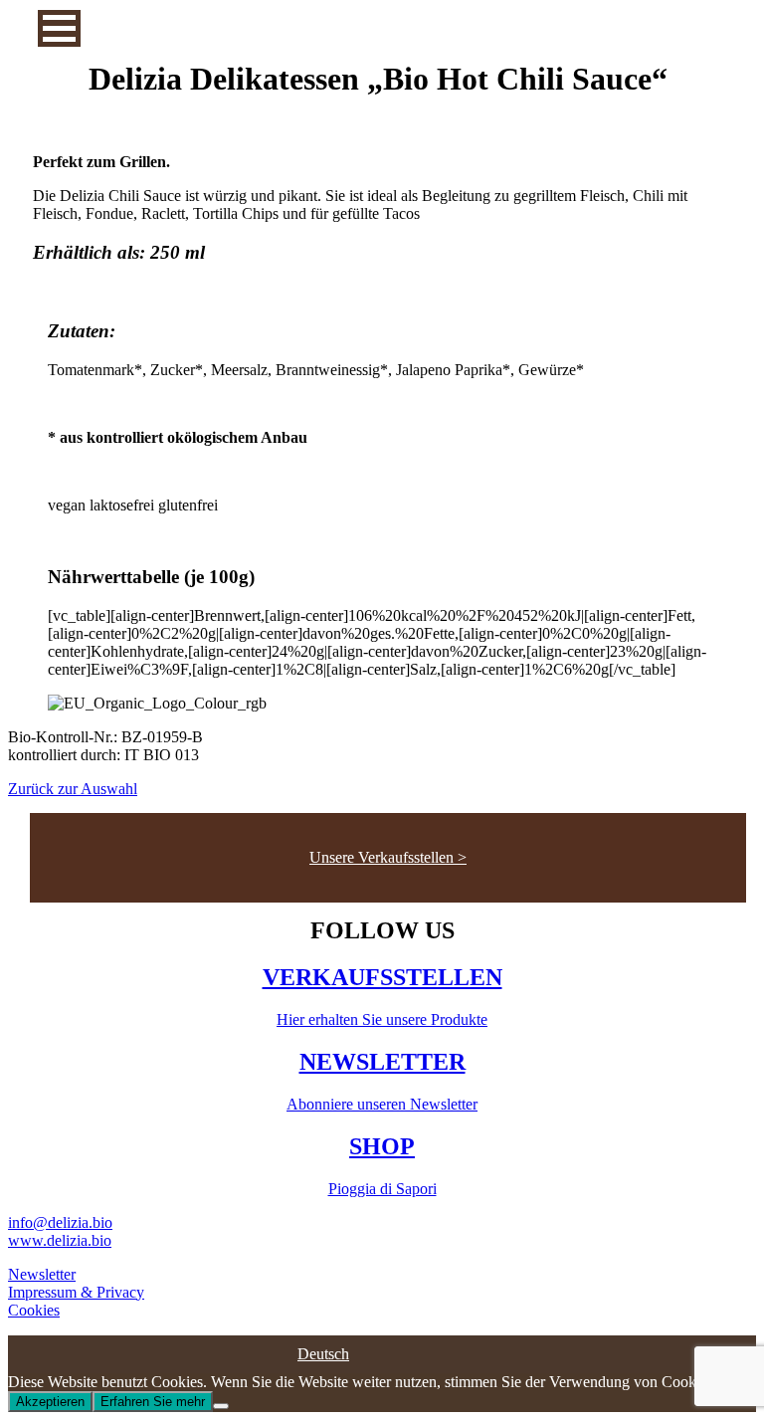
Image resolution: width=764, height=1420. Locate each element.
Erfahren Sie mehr (152, 1401)
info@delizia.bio (60, 1222)
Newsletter (42, 1274)
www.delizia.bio (59, 1240)
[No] (221, 1406)
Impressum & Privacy (76, 1292)
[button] (59, 28)
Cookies (34, 1310)
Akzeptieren (50, 1401)
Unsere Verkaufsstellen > (388, 857)
